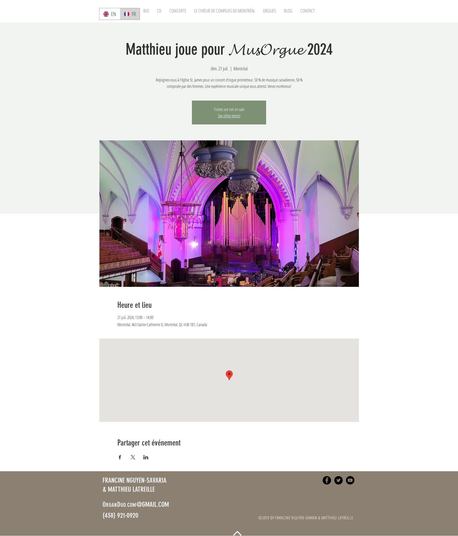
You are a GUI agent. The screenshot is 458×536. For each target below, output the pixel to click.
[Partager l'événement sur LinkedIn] (145, 457)
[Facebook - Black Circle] (327, 480)
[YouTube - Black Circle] (350, 480)
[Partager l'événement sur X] (132, 457)
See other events (229, 116)
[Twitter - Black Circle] (338, 480)
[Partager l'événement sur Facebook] (119, 457)
